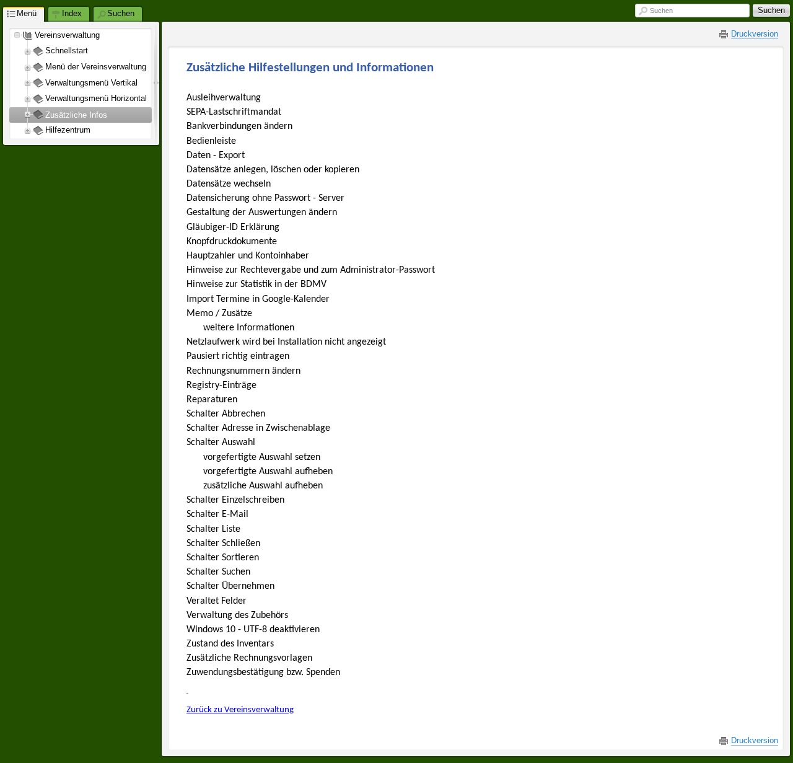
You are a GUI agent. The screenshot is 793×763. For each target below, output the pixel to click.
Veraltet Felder (216, 601)
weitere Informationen (248, 328)
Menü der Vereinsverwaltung (95, 66)
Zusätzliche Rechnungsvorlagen (249, 658)
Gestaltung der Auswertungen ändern (261, 213)
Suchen (661, 10)
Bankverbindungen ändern (239, 126)
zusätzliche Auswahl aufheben (263, 486)
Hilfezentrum (67, 130)
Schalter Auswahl (220, 443)
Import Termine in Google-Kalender (258, 299)
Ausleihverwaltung (223, 98)
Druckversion (754, 33)
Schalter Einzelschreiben (235, 500)
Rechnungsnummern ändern (243, 371)
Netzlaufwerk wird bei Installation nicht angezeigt (286, 342)
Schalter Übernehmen (230, 586)
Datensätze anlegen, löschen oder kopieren (272, 170)
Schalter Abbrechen (225, 414)
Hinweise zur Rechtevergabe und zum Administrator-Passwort (310, 270)
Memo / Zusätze (219, 314)
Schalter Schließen (223, 544)
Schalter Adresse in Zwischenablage (258, 428)
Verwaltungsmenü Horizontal (96, 98)
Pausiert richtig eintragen (237, 356)
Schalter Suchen (218, 572)
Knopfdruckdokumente (231, 242)
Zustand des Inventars (230, 644)
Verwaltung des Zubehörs (237, 615)
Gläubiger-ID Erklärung (232, 227)
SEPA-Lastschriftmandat (233, 112)
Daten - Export (215, 156)
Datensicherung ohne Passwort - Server (265, 198)
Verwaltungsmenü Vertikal (91, 82)
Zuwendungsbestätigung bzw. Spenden (263, 672)
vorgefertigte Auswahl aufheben (268, 472)
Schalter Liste (213, 529)
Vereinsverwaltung (67, 35)
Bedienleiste (211, 141)
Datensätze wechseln (228, 184)
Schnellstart (66, 50)
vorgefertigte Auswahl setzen (261, 457)
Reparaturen (211, 400)
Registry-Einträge (221, 385)
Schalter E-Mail (217, 514)
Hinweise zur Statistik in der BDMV (256, 284)
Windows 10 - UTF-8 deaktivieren (253, 630)
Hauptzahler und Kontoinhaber (247, 256)
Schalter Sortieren (222, 558)
